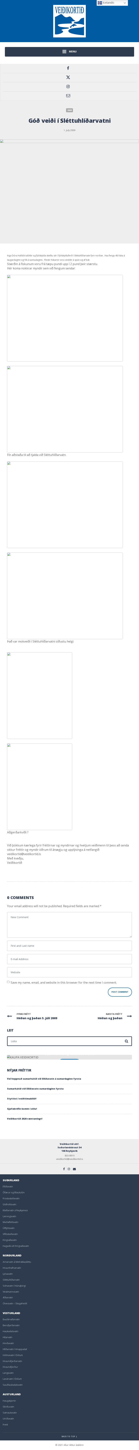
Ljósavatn (8, 1273)
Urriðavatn (8, 1418)
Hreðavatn (8, 1343)
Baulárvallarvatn (11, 1319)
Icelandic (108, 2)
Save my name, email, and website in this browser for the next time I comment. (64, 983)
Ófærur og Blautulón (14, 1192)
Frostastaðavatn (11, 1198)
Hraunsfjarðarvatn (12, 1361)
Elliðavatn (8, 1186)
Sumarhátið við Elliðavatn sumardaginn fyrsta (35, 1088)
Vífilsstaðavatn (10, 1234)
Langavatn (8, 1372)
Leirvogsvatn (9, 1216)
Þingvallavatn (10, 1240)
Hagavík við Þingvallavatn (16, 1246)
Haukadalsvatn (10, 1331)
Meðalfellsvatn (10, 1222)
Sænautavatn (10, 1412)
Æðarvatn (8, 1297)
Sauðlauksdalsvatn (13, 1384)
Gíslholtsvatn (9, 1204)
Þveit (5, 1424)
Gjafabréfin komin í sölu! (22, 1108)
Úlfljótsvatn (8, 1228)
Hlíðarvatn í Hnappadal (15, 1349)
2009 (69, 110)
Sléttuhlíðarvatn (11, 1279)
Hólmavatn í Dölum (13, 1355)
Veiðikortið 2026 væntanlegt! (24, 1118)
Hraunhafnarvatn (12, 1267)
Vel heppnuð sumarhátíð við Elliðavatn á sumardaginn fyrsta (44, 1078)
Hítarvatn (7, 1337)
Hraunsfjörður (10, 1366)
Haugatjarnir (9, 1400)
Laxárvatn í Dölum (12, 1378)
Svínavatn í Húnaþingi (14, 1285)
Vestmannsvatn (11, 1291)
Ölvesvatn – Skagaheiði (15, 1303)
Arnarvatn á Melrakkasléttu (17, 1261)
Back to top (69, 1436)
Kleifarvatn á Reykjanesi (15, 1210)
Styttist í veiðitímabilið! (21, 1098)
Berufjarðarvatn (11, 1325)
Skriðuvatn (8, 1406)
